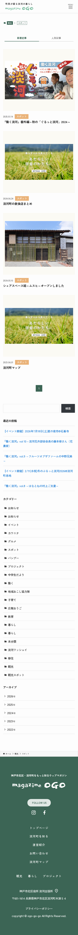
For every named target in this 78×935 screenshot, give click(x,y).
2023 (11, 721)
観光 (10, 22)
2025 (11, 704)
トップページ (39, 828)
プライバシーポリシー (39, 908)
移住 (10, 658)
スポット (13, 550)
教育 (10, 616)
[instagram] (33, 812)
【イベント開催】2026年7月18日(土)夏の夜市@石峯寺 (36, 431)
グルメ (12, 541)
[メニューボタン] (70, 7)
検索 (68, 408)
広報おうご (15, 608)
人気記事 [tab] (56, 38)
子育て (12, 600)
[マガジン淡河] (19, 8)
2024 (11, 713)
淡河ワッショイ (17, 650)
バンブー (13, 558)
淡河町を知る (39, 836)
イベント (13, 525)
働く (10, 583)
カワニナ (13, 533)
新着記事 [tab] (21, 38)
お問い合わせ (39, 853)
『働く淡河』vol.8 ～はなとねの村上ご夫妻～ (31, 486)
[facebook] (44, 812)
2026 (11, 696)
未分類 (12, 641)
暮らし (12, 625)
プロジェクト (16, 566)
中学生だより (16, 575)
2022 (11, 729)
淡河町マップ (39, 862)
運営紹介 (39, 845)
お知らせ (13, 508)
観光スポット (16, 675)
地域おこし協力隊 (19, 591)
